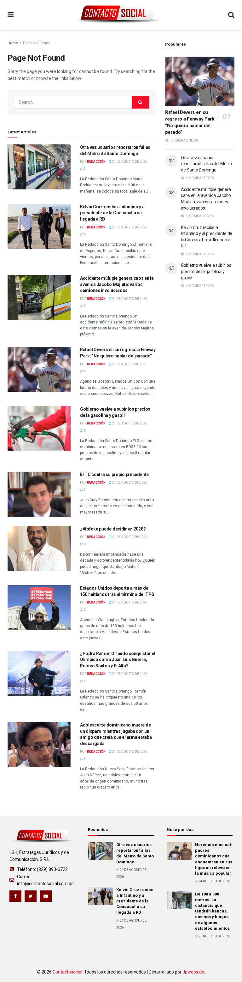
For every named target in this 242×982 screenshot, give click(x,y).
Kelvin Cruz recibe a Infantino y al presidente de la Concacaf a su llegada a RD (113, 213)
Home (13, 43)
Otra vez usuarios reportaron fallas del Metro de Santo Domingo (206, 163)
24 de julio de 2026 (214, 881)
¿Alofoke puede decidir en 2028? (113, 528)
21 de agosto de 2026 (129, 161)
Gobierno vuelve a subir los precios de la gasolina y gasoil (206, 271)
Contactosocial (67, 971)
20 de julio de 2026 (214, 936)
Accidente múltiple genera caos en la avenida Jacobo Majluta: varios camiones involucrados (117, 284)
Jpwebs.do (193, 971)
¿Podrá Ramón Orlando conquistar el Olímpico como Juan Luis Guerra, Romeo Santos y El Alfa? (117, 659)
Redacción (96, 161)
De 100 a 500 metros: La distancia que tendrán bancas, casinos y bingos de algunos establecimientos (212, 911)
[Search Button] (140, 102)
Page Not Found (36, 43)
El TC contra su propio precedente (114, 474)
